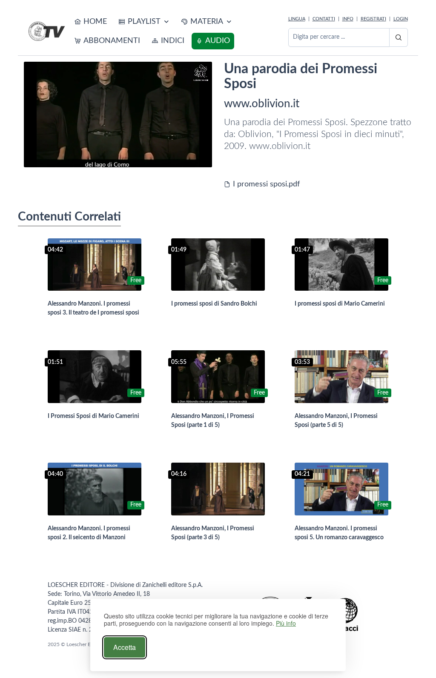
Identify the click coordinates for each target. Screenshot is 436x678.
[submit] (398, 37)
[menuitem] (90, 22)
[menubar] (177, 31)
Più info (286, 623)
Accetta (124, 647)
